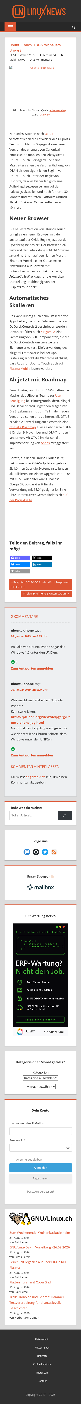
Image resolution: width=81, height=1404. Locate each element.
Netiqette (42, 1356)
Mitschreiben (42, 1347)
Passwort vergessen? (40, 1191)
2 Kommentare (42, 59)
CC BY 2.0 (45, 114)
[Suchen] (65, 815)
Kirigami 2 (48, 332)
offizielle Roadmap (22, 427)
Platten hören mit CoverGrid (30, 1282)
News (21, 59)
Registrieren (40, 1178)
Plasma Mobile (19, 369)
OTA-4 (49, 134)
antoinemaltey (58, 110)
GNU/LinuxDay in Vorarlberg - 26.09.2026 (39, 1247)
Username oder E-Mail (26, 1123)
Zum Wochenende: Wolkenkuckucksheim (39, 1232)
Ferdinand (49, 55)
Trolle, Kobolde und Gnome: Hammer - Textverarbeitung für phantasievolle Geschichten (37, 1302)
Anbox (45, 443)
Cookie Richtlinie (42, 1364)
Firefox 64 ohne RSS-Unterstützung (45, 594)
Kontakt (42, 1381)
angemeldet (35, 777)
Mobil (13, 59)
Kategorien (41, 1072)
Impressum (42, 1372)
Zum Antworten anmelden (32, 668)
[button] (20, 558)
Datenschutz (42, 1339)
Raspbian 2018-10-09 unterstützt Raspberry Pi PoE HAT (40, 584)
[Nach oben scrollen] (75, 1398)
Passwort (17, 1140)
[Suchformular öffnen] (74, 27)
